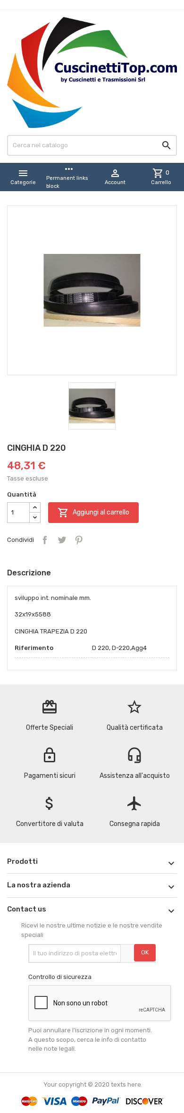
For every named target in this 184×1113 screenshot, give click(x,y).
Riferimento (34, 647)
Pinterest (78, 540)
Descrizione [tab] (29, 572)
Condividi (44, 540)
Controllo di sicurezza (60, 976)
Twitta (61, 540)
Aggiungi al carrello (93, 512)
